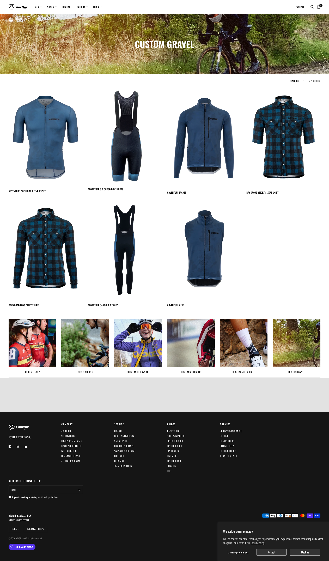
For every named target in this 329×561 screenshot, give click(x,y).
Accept (271, 552)
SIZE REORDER (120, 441)
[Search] (312, 7)
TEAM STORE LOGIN (123, 466)
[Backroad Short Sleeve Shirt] (283, 137)
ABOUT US (66, 431)
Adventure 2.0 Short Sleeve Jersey (27, 191)
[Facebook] (12, 446)
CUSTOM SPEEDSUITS (191, 371)
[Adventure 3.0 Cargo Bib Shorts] (125, 135)
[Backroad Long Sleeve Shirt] (46, 250)
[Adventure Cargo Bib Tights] (125, 250)
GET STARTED (120, 461)
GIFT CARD (119, 456)
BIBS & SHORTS (85, 371)
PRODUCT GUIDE (174, 446)
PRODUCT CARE (174, 461)
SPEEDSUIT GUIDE (175, 441)
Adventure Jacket (176, 192)
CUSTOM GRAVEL (296, 371)
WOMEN (50, 7)
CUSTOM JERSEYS (32, 371)
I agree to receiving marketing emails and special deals (35, 497)
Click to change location (20, 518)
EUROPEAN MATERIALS (71, 441)
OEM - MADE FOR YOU (71, 456)
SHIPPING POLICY (228, 451)
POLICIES (225, 424)
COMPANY (67, 424)
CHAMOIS (171, 466)
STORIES (81, 7)
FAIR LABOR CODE (69, 451)
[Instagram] (20, 446)
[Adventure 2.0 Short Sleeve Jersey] (46, 136)
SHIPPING (224, 436)
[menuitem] (38, 7)
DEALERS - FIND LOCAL (124, 436)
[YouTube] (28, 447)
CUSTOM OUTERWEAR (138, 371)
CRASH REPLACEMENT (124, 446)
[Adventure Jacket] (204, 137)
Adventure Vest (175, 305)
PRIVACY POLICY (227, 441)
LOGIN (96, 7)
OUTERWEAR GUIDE (176, 436)
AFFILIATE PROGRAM (70, 461)
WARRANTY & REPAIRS (124, 451)
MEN (37, 7)
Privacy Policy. (258, 543)
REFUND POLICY (227, 446)
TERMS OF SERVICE (228, 456)
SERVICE (119, 424)
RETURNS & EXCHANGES (231, 431)
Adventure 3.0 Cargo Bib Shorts (105, 189)
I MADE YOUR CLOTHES (71, 446)
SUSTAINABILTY (68, 436)
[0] (317, 7)
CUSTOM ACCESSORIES (244, 371)
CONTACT (118, 431)
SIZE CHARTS (173, 451)
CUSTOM (66, 7)
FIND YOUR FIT (173, 456)
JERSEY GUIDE (173, 431)
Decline (305, 552)
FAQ (168, 471)
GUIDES (171, 424)
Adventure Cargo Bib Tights (103, 305)
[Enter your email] (79, 490)
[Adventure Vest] (204, 250)
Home (11, 18)
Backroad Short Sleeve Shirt (262, 192)
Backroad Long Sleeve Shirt (24, 305)
